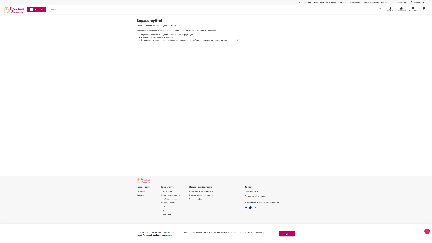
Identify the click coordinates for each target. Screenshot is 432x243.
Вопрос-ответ (401, 2)
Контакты (140, 195)
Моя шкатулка (305, 2)
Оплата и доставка (371, 2)
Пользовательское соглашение (201, 195)
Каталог (39, 9)
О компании (141, 191)
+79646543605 (419, 2)
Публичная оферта (196, 199)
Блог (391, 2)
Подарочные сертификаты (325, 2)
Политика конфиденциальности (201, 191)
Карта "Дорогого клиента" (350, 2)
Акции (384, 2)
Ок (287, 233)
